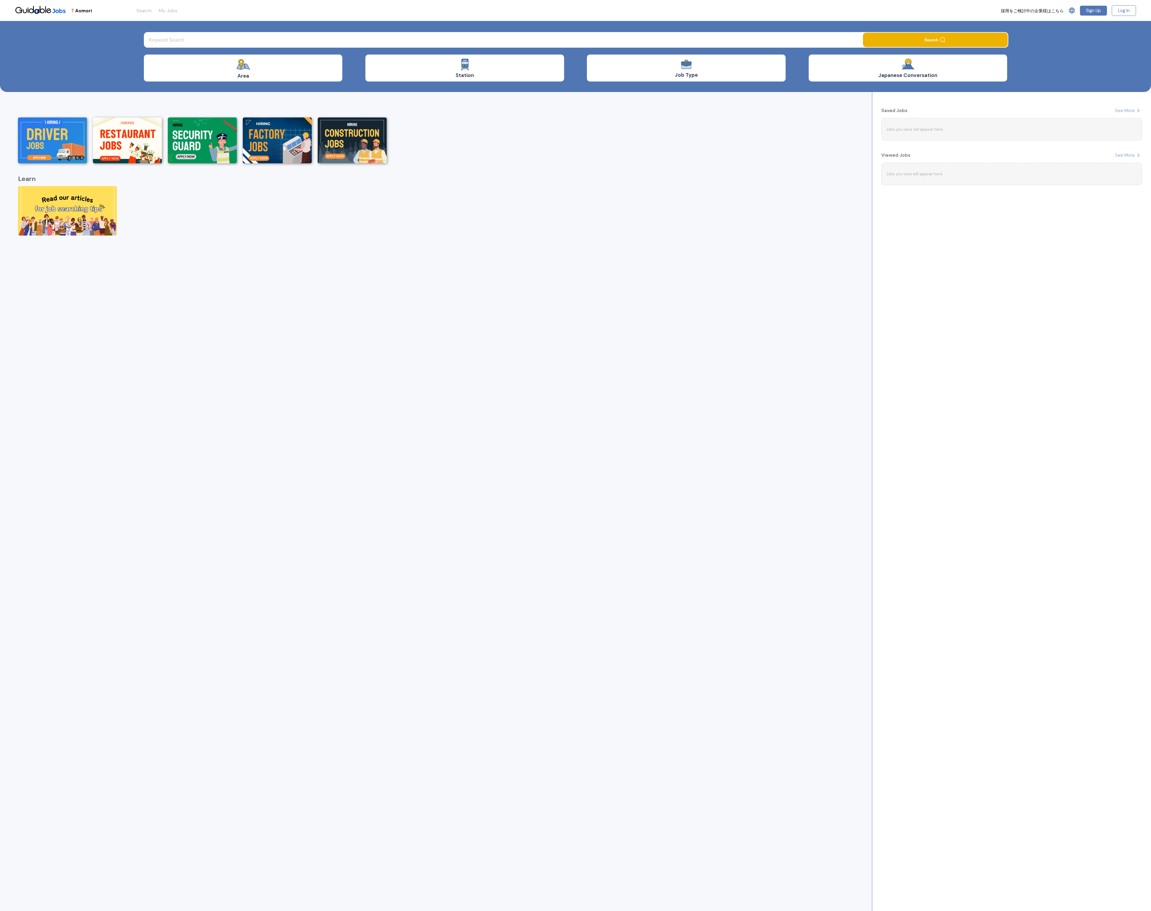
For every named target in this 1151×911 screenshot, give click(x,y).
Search (144, 10)
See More (1128, 110)
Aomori (83, 11)
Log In (1124, 10)
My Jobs (168, 10)
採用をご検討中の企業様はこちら (1032, 10)
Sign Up (1093, 10)
